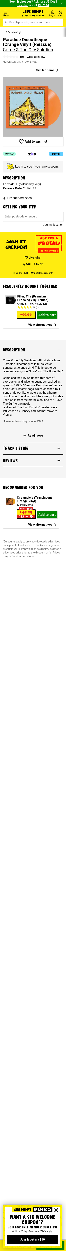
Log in (19, 166)
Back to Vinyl (14, 32)
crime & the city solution (28, 49)
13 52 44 (43, 5)
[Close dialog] (56, 1210)
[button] (11, 13)
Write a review (36, 57)
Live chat (22, 5)
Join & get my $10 (32, 1239)
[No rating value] (11, 57)
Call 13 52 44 (34, 264)
